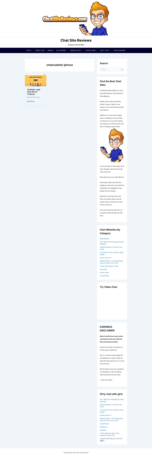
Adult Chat (104, 50)
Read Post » (31, 101)
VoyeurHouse (104, 276)
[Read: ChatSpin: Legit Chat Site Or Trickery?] (35, 80)
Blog (28, 50)
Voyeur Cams (90, 50)
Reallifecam (103, 427)
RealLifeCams (104, 239)
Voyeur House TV (105, 258)
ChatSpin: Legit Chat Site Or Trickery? (33, 92)
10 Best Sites (40, 50)
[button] (31, 50)
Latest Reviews (119, 50)
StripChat (103, 430)
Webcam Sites (75, 50)
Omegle (50, 50)
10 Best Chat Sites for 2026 (109, 266)
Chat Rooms (61, 50)
